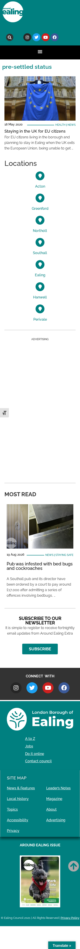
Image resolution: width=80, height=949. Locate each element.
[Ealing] (40, 264)
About (51, 809)
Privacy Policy (70, 918)
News (72, 124)
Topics (12, 809)
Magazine (54, 799)
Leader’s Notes (58, 788)
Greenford (40, 208)
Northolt (40, 231)
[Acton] (40, 175)
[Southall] (40, 242)
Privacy (13, 831)
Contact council (38, 761)
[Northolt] (40, 220)
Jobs (29, 746)
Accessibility (17, 820)
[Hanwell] (40, 286)
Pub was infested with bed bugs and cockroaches (40, 566)
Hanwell (40, 297)
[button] (9, 37)
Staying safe (64, 555)
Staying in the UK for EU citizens (35, 131)
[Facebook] (55, 37)
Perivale (40, 319)
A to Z (30, 739)
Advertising (55, 820)
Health (60, 124)
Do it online (34, 754)
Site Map (16, 777)
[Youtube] (46, 37)
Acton (40, 186)
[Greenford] (40, 198)
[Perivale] (40, 308)
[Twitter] (36, 37)
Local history (18, 799)
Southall (40, 253)
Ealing (40, 275)
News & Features (21, 788)
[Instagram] (27, 37)
